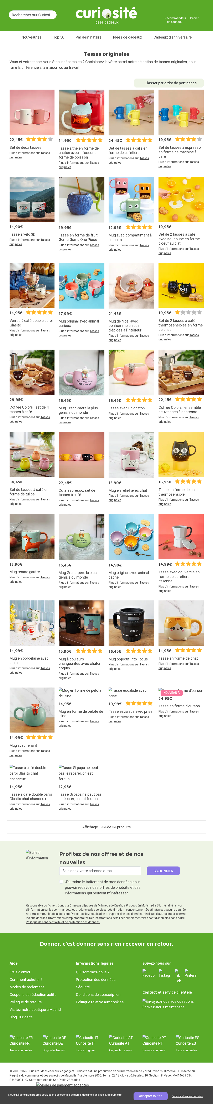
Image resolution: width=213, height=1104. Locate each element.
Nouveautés (31, 37)
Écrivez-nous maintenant (163, 1007)
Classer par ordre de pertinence (171, 83)
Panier (194, 16)
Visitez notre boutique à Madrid (35, 1009)
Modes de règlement (27, 987)
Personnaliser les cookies (187, 1096)
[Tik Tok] (178, 976)
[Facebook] (148, 973)
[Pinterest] (191, 973)
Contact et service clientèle (167, 992)
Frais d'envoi (20, 972)
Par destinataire (89, 37)
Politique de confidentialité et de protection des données (63, 922)
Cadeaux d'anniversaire (173, 37)
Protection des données (96, 979)
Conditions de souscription (98, 994)
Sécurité (83, 987)
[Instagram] (165, 973)
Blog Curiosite (21, 1017)
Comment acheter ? (26, 979)
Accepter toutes (150, 1096)
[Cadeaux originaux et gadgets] (106, 12)
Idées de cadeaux (127, 37)
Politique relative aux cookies (100, 1002)
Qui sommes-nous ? (92, 972)
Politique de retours (26, 1002)
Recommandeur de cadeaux (175, 16)
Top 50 (58, 37)
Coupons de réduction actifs (33, 994)
